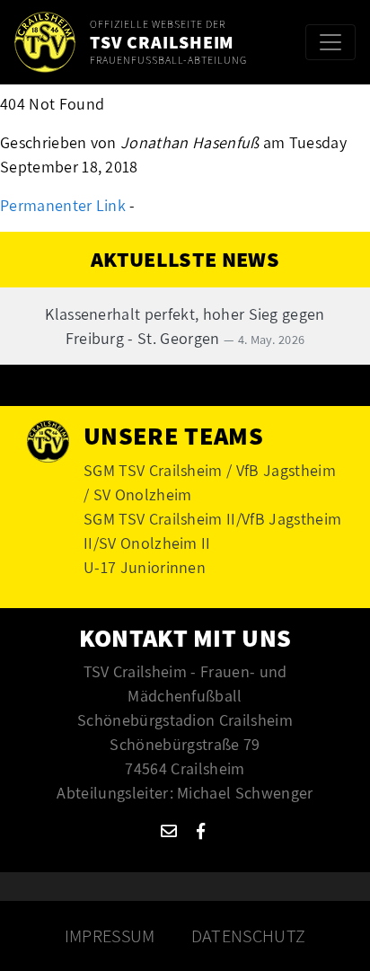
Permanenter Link (63, 205)
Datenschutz (248, 936)
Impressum (110, 936)
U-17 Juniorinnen (145, 567)
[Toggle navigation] (330, 42)
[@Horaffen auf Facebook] (200, 831)
